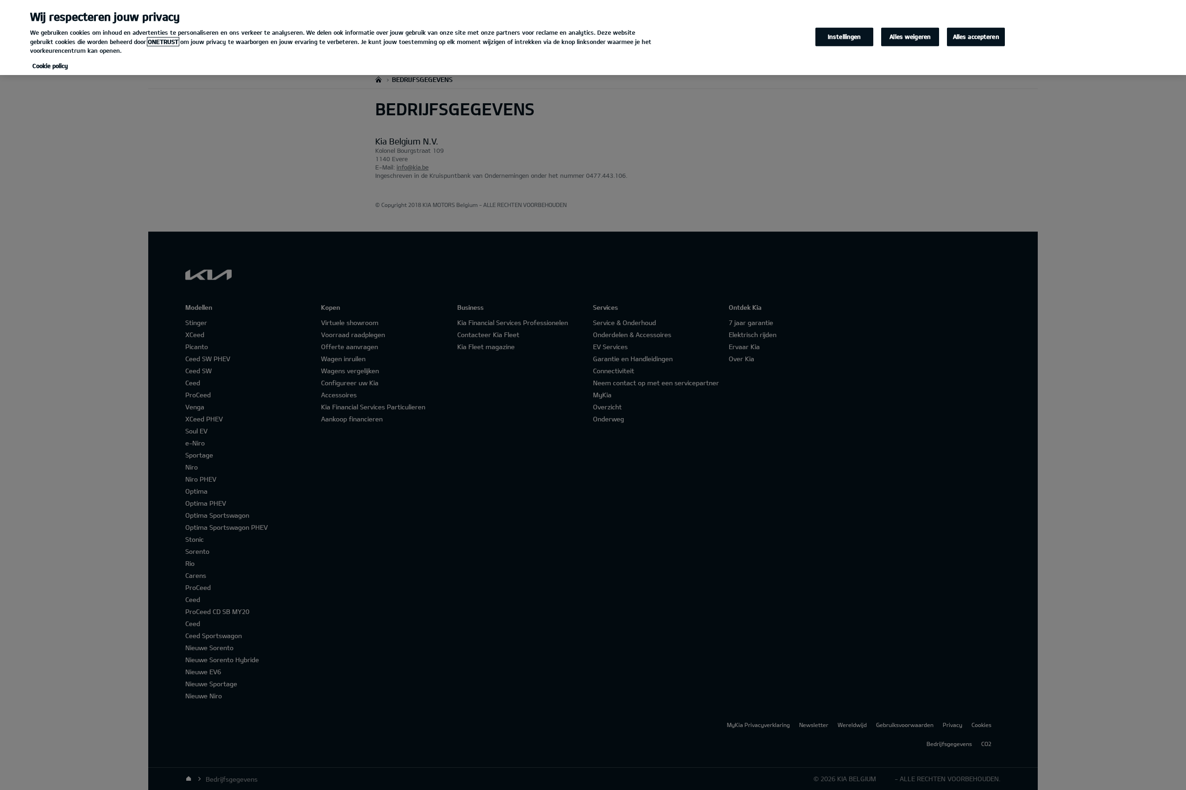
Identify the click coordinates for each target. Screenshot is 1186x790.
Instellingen (844, 36)
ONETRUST (163, 41)
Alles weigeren (910, 36)
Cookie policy (50, 65)
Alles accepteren (976, 36)
